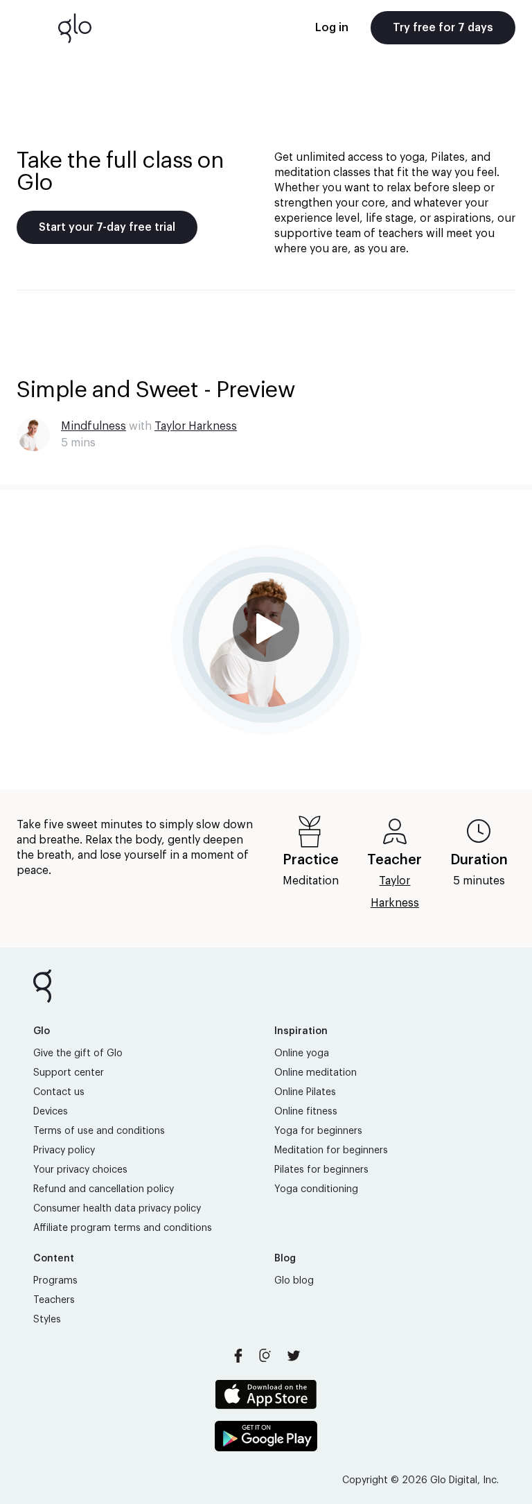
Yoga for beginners (318, 1131)
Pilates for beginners (321, 1170)
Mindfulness (93, 426)
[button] (266, 639)
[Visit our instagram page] (266, 1355)
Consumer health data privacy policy (117, 1209)
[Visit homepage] (74, 27)
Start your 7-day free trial (107, 227)
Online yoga (301, 1053)
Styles (47, 1319)
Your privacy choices (80, 1170)
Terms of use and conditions (99, 1131)
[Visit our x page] (293, 1355)
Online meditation (315, 1073)
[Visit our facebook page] (238, 1355)
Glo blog (294, 1281)
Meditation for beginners (331, 1150)
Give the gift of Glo (78, 1053)
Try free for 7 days (443, 27)
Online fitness (305, 1112)
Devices (50, 1112)
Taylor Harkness (195, 426)
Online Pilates (305, 1092)
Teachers (54, 1300)
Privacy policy (64, 1150)
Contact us (59, 1092)
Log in (331, 27)
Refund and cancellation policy (103, 1189)
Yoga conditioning (316, 1189)
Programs (55, 1281)
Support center (68, 1073)
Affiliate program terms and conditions (122, 1228)
